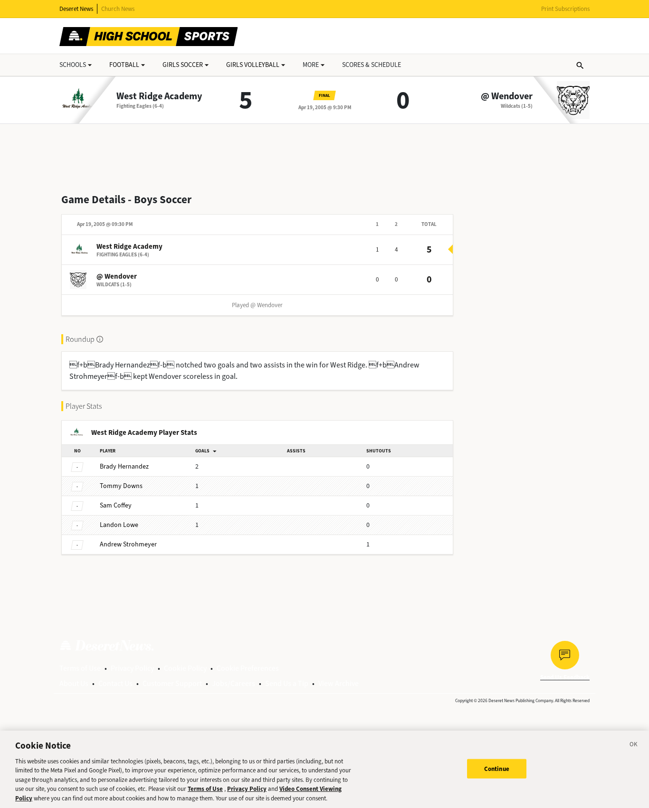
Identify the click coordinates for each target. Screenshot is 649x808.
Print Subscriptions (565, 9)
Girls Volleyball (252, 64)
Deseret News (76, 9)
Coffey (116, 505)
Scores (371, 64)
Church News (117, 9)
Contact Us (115, 683)
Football (124, 64)
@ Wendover (507, 96)
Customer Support (172, 683)
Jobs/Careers (233, 683)
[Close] (633, 745)
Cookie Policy (185, 668)
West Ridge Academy (159, 96)
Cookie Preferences (248, 668)
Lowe (119, 524)
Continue (496, 768)
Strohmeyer (128, 544)
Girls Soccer (182, 64)
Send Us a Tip (286, 683)
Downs (121, 485)
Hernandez (124, 466)
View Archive (338, 683)
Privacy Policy (132, 668)
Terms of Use (80, 668)
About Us (73, 683)
